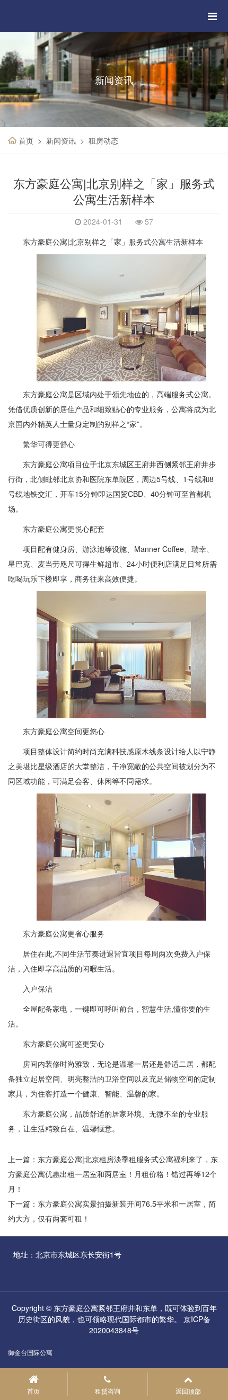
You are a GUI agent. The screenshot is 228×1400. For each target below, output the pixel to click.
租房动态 (103, 140)
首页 (26, 140)
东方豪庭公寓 (45, 394)
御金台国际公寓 (30, 1352)
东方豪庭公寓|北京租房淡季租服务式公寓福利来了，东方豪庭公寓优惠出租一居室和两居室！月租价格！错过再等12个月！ (113, 1174)
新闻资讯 (61, 140)
